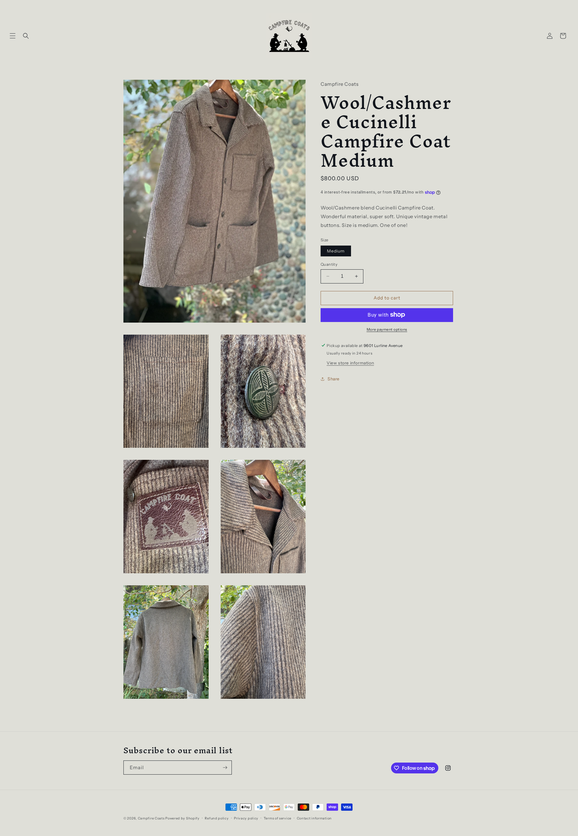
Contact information (314, 818)
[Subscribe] (225, 767)
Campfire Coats (151, 818)
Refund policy (216, 818)
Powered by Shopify (182, 818)
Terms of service (277, 818)
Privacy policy (246, 818)
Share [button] (334, 379)
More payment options (387, 329)
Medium (336, 251)
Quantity (329, 264)
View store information (350, 362)
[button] (12, 35)
